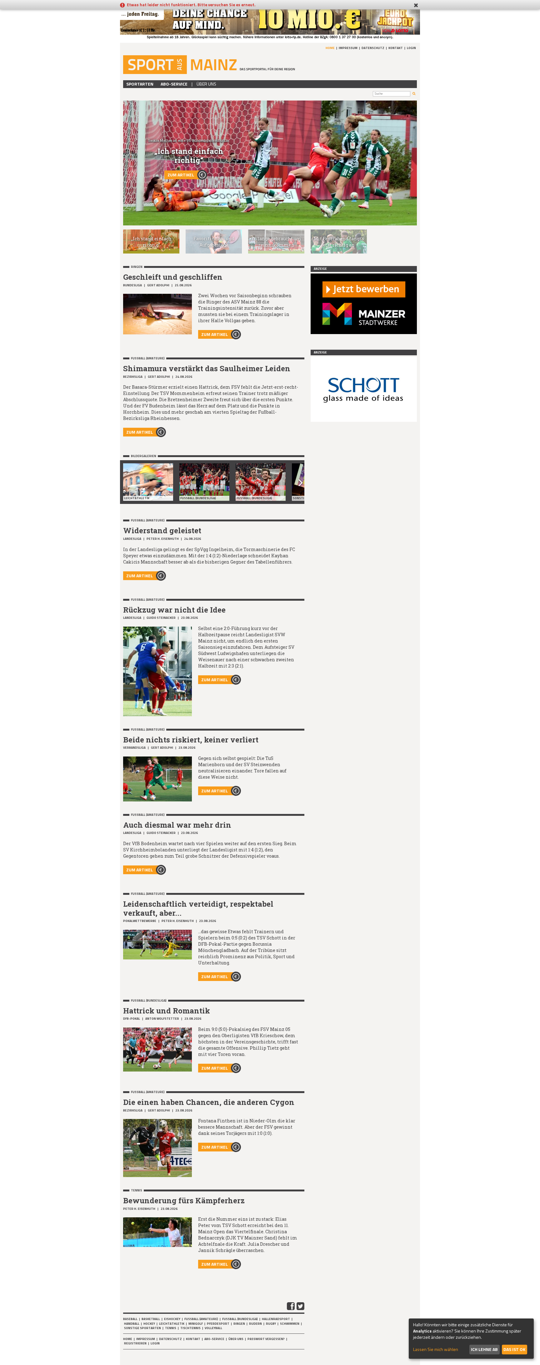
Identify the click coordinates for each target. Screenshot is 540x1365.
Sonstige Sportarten (142, 1328)
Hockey (149, 1323)
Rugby (271, 1323)
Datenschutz (373, 48)
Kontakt (395, 48)
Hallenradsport (276, 1319)
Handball (131, 1323)
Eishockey (172, 1319)
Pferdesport (218, 1323)
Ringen (239, 1323)
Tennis (170, 1328)
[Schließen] (416, 5)
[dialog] (471, 1338)
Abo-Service (174, 84)
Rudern (255, 1323)
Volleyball (213, 1328)
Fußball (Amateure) (201, 1319)
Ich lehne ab (484, 1349)
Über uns (206, 84)
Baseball (130, 1319)
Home (330, 48)
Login (411, 48)
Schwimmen (289, 1323)
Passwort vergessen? (266, 1339)
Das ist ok (514, 1349)
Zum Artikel (181, 174)
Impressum (348, 48)
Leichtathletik (171, 1323)
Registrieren (135, 1343)
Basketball (151, 1319)
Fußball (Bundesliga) (240, 1319)
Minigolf (195, 1323)
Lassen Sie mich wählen (435, 1349)
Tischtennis (190, 1328)
